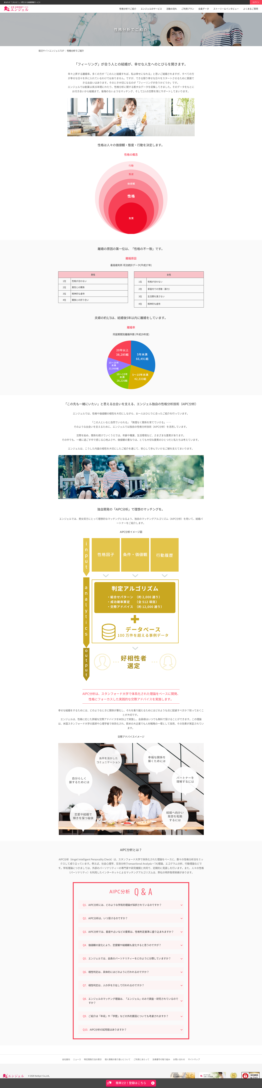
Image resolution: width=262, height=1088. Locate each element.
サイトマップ (194, 1059)
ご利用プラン (187, 8)
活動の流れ (171, 8)
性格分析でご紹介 (127, 8)
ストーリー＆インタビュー (226, 8)
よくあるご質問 (250, 8)
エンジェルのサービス (151, 8)
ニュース (77, 1059)
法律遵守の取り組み (161, 1059)
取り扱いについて (117, 1059)
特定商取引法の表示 (93, 1059)
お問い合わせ (179, 1059)
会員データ (203, 8)
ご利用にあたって (141, 1059)
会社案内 (66, 1059)
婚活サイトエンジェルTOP (51, 51)
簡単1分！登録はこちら (131, 1083)
